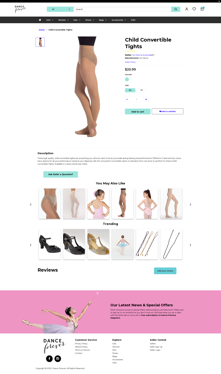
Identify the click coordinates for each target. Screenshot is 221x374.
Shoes (88, 20)
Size (127, 85)
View (42, 216)
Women (62, 20)
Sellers (153, 344)
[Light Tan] (127, 79)
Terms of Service (82, 350)
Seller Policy (130, 62)
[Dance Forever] (20, 13)
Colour (128, 74)
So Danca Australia (141, 55)
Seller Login (155, 350)
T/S (141, 90)
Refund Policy (81, 347)
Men (76, 20)
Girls (48, 20)
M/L (130, 90)
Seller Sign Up (156, 347)
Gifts (133, 20)
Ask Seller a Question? (60, 174)
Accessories (117, 20)
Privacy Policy (81, 344)
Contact (78, 353)
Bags (101, 20)
